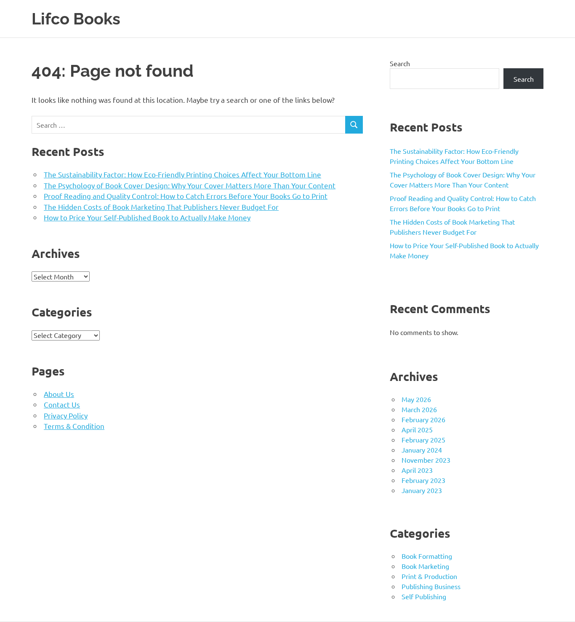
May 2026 (416, 399)
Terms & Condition (74, 425)
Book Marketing (425, 566)
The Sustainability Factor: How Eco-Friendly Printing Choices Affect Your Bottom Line (182, 174)
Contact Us (62, 404)
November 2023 (426, 460)
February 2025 (423, 439)
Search (400, 63)
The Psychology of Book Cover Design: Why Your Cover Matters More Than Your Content (189, 185)
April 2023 (417, 470)
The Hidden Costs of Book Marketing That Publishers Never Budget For (161, 206)
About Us (59, 393)
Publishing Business (431, 586)
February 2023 (423, 480)
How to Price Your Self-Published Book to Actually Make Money (147, 217)
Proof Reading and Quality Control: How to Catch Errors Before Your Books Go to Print (185, 195)
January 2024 (422, 449)
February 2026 (423, 419)
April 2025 (417, 429)
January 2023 (422, 490)
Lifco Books (76, 18)
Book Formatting (427, 556)
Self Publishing (424, 596)
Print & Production (429, 576)
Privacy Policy (66, 415)
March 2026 (419, 409)
